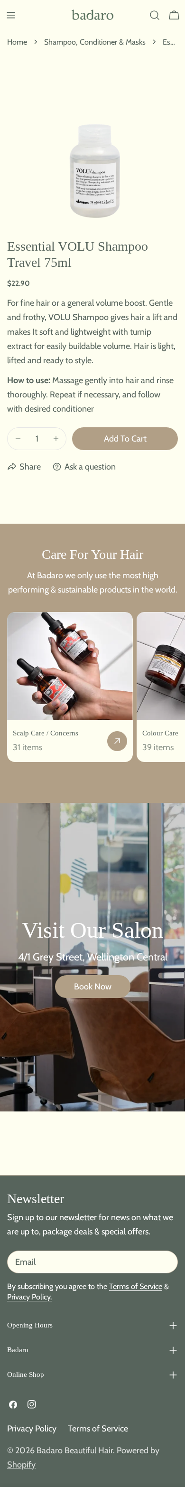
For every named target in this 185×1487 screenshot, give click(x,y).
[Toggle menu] (10, 15)
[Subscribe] (167, 1262)
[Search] (154, 15)
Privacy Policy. (29, 1296)
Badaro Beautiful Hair (75, 1450)
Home (17, 42)
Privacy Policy (31, 1428)
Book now (92, 986)
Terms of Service (135, 1286)
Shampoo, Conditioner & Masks (95, 42)
